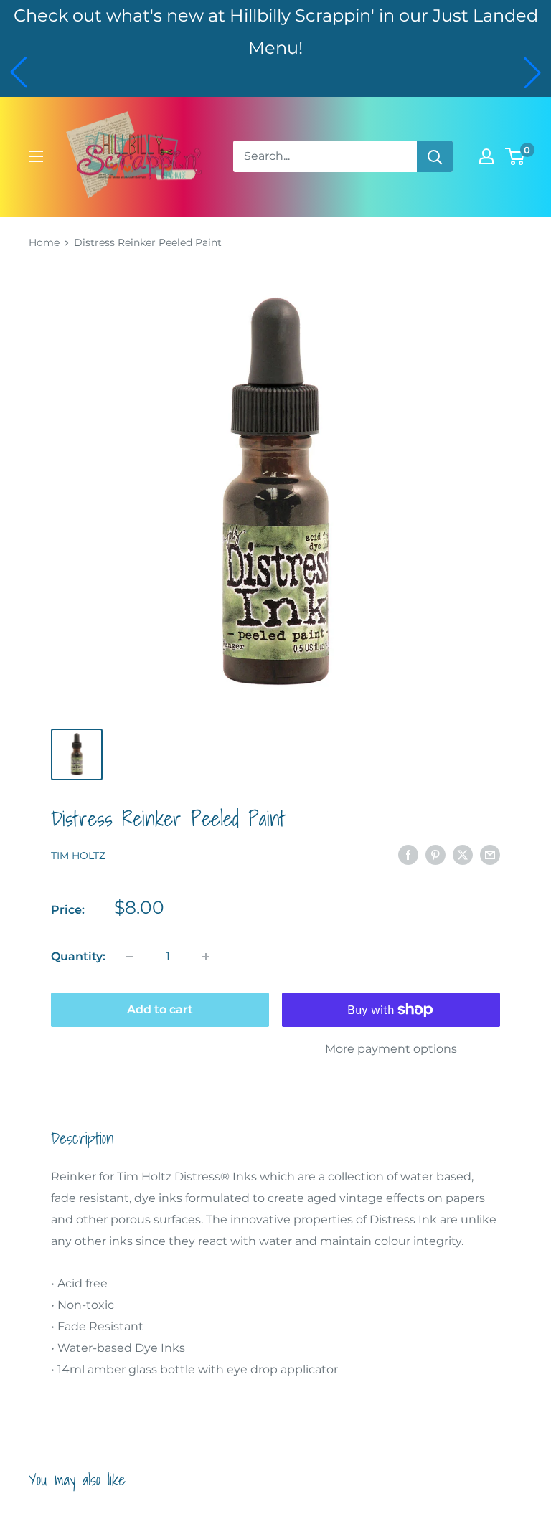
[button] (18, 72)
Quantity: (78, 956)
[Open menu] (36, 156)
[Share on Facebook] (408, 854)
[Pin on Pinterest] (435, 854)
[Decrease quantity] (130, 957)
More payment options (391, 1049)
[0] (515, 156)
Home (44, 242)
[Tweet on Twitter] (463, 854)
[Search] (435, 156)
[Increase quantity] (206, 957)
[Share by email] (490, 854)
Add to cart (160, 1009)
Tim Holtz (78, 855)
